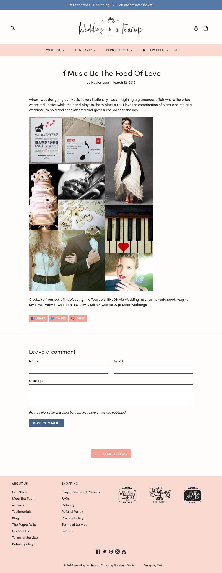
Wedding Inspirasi (139, 299)
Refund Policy (72, 511)
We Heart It (66, 304)
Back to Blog (114, 453)
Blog (15, 517)
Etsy (83, 304)
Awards (18, 504)
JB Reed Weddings (132, 304)
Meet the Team (24, 498)
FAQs (66, 498)
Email (118, 361)
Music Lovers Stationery (89, 99)
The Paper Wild (24, 524)
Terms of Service (25, 537)
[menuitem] (52, 50)
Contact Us (20, 530)
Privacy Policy (72, 517)
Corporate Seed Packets (81, 491)
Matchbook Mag (171, 299)
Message (36, 380)
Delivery (68, 504)
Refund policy (22, 543)
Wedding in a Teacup (86, 299)
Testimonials (21, 511)
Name (34, 361)
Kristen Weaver (101, 304)
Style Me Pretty (41, 304)
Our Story (19, 491)
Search (67, 530)
